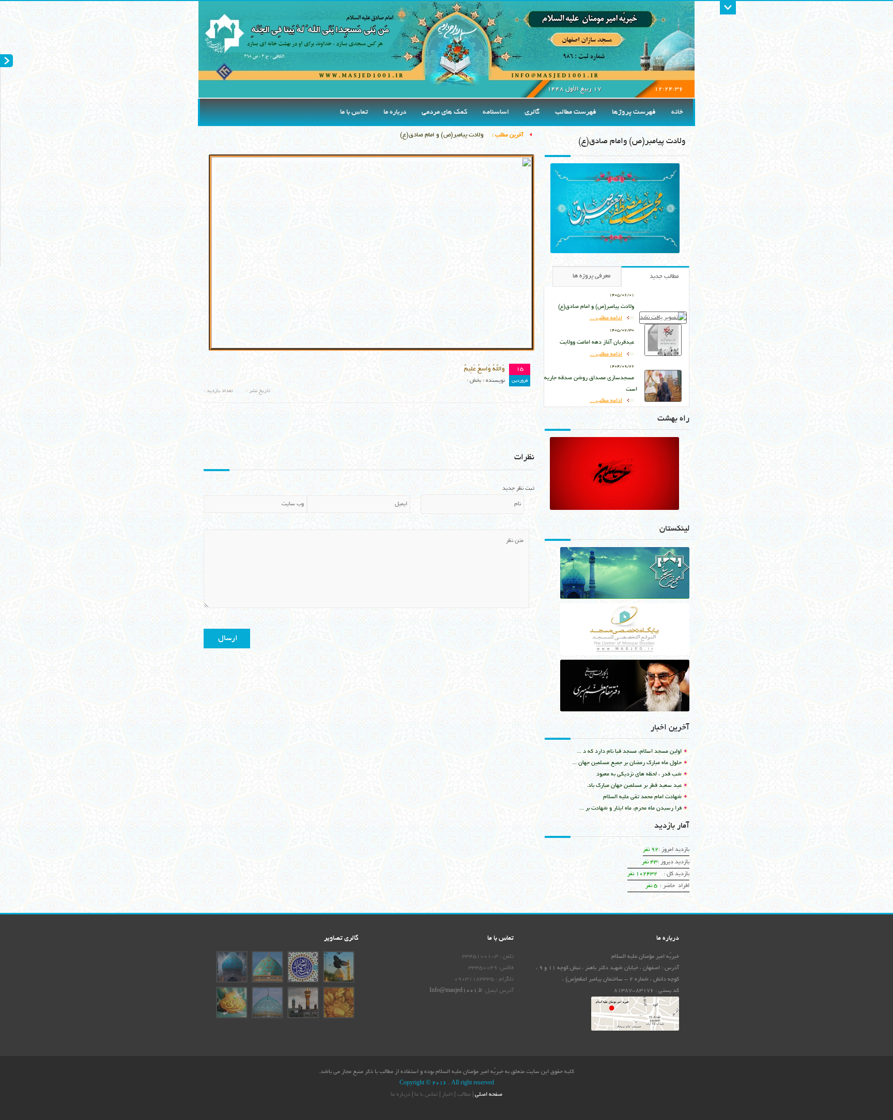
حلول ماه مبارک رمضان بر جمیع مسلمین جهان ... (627, 763)
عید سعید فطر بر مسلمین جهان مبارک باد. (634, 786)
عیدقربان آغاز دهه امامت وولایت (597, 342)
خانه (677, 112)
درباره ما (394, 112)
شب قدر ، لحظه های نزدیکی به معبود (639, 774)
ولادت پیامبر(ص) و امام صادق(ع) (442, 135)
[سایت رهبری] (624, 688)
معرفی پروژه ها (591, 276)
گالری (532, 112)
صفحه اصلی (487, 1095)
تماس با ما (354, 112)
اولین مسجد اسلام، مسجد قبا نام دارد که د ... (629, 752)
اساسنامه (496, 112)
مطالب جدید (664, 276)
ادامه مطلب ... (606, 318)
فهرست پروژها (634, 112)
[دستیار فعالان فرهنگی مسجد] (624, 575)
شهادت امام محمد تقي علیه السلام (642, 797)
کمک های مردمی (444, 112)
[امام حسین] (646, 469)
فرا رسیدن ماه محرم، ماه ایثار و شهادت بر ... (630, 808)
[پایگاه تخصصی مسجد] (624, 631)
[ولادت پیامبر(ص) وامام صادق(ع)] (615, 252)
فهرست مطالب (575, 112)
